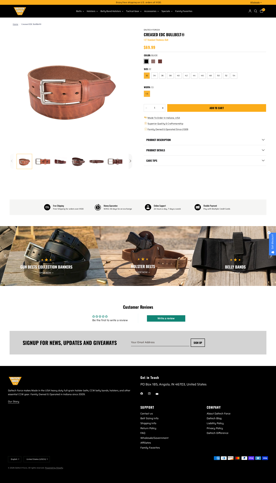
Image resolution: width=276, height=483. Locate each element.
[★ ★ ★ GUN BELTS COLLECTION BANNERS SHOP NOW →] (54, 284)
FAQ (142, 433)
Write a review (166, 318)
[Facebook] (143, 393)
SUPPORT (147, 407)
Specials (165, 11)
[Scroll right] (130, 161)
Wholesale (255, 2)
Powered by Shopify (54, 467)
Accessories (150, 11)
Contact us (146, 414)
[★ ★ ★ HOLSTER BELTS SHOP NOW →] (146, 284)
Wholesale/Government (154, 438)
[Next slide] (270, 256)
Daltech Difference (217, 433)
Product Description (158, 140)
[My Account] (250, 11)
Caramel (160, 61)
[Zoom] (126, 35)
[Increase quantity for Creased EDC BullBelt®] (162, 108)
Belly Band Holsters (110, 11)
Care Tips (151, 160)
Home (15, 24)
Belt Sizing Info (149, 418)
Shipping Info (148, 423)
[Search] (256, 11)
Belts (79, 11)
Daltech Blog (214, 418)
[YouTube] (159, 393)
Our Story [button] (13, 401)
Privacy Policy (215, 428)
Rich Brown (153, 61)
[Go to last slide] (5, 256)
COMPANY (214, 407)
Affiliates (145, 443)
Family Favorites (183, 11)
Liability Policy (215, 423)
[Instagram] (151, 393)
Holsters (91, 11)
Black (146, 61)
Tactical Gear (132, 11)
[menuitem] (79, 11)
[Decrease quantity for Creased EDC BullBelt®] (146, 108)
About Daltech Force (218, 414)
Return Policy (148, 428)
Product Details (155, 150)
